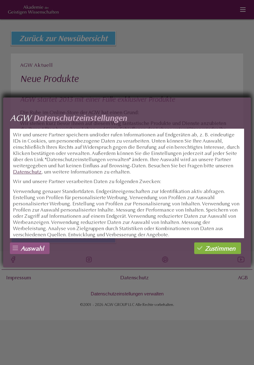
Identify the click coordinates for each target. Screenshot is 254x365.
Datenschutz (27, 172)
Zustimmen (220, 249)
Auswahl (32, 249)
